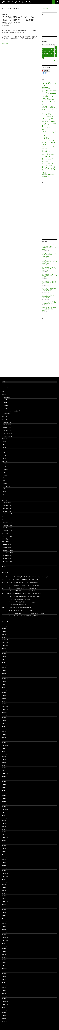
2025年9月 (5, 648)
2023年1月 (5, 737)
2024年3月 (5, 698)
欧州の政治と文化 (7, 522)
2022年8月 (5, 751)
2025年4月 (5, 662)
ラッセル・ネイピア (48, 167)
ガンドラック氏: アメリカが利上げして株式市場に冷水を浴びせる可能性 (49, 275)
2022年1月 (5, 770)
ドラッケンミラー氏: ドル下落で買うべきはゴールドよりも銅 (17, 610)
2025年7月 (5, 653)
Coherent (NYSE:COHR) (50, 90)
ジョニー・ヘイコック (48, 129)
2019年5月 (5, 857)
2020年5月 (5, 823)
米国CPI (6, 408)
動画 (3, 564)
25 (47, 56)
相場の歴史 (5, 539)
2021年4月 (5, 795)
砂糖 (4, 480)
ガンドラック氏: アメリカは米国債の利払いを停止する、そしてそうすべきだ (49, 269)
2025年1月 (5, 670)
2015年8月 (5, 979)
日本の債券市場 (7, 511)
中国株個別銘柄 (7, 547)
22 (55, 53)
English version (45, 8)
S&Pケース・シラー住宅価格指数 (12, 411)
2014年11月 (5, 1004)
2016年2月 (5, 962)
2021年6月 (5, 790)
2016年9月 (5, 943)
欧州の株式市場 (7, 427)
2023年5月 (5, 726)
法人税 (43, 176)
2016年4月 (5, 957)
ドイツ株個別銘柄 (7, 561)
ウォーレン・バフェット (48, 106)
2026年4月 (5, 628)
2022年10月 (5, 745)
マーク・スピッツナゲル (47, 165)
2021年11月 (5, 776)
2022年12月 (5, 740)
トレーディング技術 (7, 536)
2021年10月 (5, 779)
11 (47, 51)
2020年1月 (5, 834)
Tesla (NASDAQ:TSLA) (47, 96)
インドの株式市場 (7, 433)
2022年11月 (5, 742)
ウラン (54, 107)
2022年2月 (5, 768)
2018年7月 (5, 884)
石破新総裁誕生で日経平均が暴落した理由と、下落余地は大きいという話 (19, 20)
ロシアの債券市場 (7, 514)
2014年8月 (5, 1012)
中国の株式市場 (7, 424)
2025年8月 (5, 651)
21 (53, 53)
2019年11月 (5, 840)
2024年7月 (5, 687)
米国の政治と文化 (7, 525)
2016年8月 (5, 946)
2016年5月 (5, 954)
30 (42, 58)
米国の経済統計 (7, 397)
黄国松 (47, 176)
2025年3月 (5, 665)
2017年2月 (5, 929)
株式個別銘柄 (5, 541)
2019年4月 (5, 859)
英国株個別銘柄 (7, 555)
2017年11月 (5, 904)
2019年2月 (5, 865)
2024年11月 (5, 676)
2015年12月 (5, 968)
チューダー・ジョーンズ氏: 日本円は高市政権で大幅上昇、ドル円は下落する (49, 255)
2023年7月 (5, 720)
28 (53, 56)
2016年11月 (5, 937)
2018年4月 (5, 890)
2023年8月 (5, 717)
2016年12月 (5, 934)
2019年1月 (5, 868)
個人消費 (6, 405)
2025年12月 (5, 640)
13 (51, 51)
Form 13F (45, 92)
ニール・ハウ (45, 150)
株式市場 (4, 419)
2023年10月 (5, 712)
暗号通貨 (5, 483)
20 (51, 53)
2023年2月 (5, 734)
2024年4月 (5, 695)
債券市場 (4, 500)
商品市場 (4, 461)
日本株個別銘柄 (7, 544)
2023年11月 (5, 709)
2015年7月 (5, 982)
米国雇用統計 (7, 413)
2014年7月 (5, 1015)
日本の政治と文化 (7, 530)
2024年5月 (5, 692)
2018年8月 (5, 882)
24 (44, 56)
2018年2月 (5, 896)
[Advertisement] (49, 25)
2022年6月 (5, 756)
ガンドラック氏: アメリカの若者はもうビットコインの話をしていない (49, 282)
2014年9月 (5, 1010)
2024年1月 (5, 704)
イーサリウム (7, 486)
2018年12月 (5, 870)
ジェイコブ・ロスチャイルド (48, 116)
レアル (4, 455)
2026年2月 (5, 634)
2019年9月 (5, 845)
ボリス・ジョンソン (46, 159)
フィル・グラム (45, 153)
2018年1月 (5, 898)
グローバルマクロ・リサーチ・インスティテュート (18, 2)
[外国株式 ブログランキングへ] (46, 70)
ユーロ (4, 447)
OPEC (45, 95)
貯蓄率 (5, 402)
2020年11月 (5, 806)
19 (49, 53)
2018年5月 (5, 887)
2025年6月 (5, 656)
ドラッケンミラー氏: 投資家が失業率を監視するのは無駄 (49, 302)
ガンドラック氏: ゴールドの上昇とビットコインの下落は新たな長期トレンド (20, 615)
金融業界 (4, 391)
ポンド (4, 452)
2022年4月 (5, 762)
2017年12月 (5, 901)
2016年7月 (5, 948)
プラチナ (5, 475)
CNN (42, 90)
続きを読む (6, 43)
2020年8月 (5, 815)
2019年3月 (5, 862)
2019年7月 (5, 851)
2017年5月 (5, 921)
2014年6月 (5, 1018)
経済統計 (4, 394)
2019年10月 (5, 843)
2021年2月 (5, 801)
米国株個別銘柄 (7, 558)
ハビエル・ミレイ (47, 151)
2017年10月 (5, 907)
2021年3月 (5, 798)
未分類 (4, 566)
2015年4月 (5, 990)
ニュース (4, 516)
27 (51, 56)
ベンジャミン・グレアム (47, 158)
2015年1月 (5, 998)
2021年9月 (5, 781)
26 (49, 56)
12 (49, 51)
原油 (5, 472)
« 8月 (43, 60)
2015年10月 (5, 973)
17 (44, 53)
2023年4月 (5, 729)
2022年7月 (5, 754)
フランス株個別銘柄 (8, 550)
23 (42, 56)
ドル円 (4, 444)
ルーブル (5, 450)
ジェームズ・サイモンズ (47, 127)
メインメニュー (57, 2)
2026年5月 (5, 626)
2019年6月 (5, 854)
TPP (54, 96)
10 (44, 51)
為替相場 (4, 438)
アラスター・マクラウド (47, 99)
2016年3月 (5, 960)
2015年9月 (5, 976)
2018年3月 (5, 893)
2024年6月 (5, 690)
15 (55, 51)
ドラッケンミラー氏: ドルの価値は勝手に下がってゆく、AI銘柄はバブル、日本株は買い (23, 613)
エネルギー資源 (7, 463)
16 (42, 53)
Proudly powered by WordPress (8, 1028)
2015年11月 (5, 971)
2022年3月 (5, 765)
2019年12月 (5, 837)
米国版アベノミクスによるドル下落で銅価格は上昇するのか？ (17, 607)
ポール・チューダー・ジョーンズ (48, 162)
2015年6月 (5, 985)
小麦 (4, 488)
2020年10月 (5, 809)
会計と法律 (5, 533)
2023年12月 (5, 706)
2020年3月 (5, 829)
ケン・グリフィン (47, 115)
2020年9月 (5, 812)
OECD (43, 95)
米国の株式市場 (7, 422)
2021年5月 (5, 793)
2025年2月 (5, 667)
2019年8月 (5, 848)
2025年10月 (5, 645)
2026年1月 (5, 637)
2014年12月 (5, 1001)
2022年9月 (5, 748)
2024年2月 (5, 701)
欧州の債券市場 (7, 508)
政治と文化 (4, 14)
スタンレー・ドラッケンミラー (49, 139)
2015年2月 (5, 996)
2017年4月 (5, 923)
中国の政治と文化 (7, 527)
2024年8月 (5, 684)
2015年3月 (5, 993)
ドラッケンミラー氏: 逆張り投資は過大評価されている (15, 604)
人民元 (4, 441)
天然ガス (6, 469)
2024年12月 (5, 673)
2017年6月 (5, 918)
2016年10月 (5, 940)
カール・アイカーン (47, 113)
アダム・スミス (45, 98)
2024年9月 (5, 681)
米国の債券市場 (7, 502)
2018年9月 (5, 879)
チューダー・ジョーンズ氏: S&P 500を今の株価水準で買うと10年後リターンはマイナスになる (49, 247)
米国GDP (6, 399)
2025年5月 (5, 659)
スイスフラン (6, 458)
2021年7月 (5, 787)
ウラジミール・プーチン (47, 107)
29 (55, 56)
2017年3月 (5, 926)
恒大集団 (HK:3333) (48, 175)
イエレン (53, 99)
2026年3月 (5, 631)
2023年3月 (5, 731)
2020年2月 (5, 832)
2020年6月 (5, 820)
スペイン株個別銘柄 (8, 552)
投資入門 (4, 416)
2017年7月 (5, 915)
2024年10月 (5, 678)
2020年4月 (5, 826)
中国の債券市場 (7, 505)
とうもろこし (6, 491)
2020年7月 (5, 818)
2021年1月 (5, 804)
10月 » (54, 60)
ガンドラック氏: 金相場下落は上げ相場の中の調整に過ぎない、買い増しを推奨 (49, 289)
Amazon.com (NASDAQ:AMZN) (46, 88)
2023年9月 (5, 715)
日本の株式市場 (7, 430)
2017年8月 (5, 912)
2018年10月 (5, 876)
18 (47, 53)
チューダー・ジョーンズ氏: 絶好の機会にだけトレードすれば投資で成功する (49, 262)
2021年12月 (5, 773)
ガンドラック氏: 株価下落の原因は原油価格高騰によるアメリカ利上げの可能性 (49, 296)
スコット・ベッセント (49, 131)
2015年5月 (5, 987)
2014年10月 (5, 1007)
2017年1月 (5, 932)
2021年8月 (5, 784)
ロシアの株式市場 (7, 436)
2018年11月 (5, 873)
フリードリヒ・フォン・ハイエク (48, 155)
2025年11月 (5, 642)
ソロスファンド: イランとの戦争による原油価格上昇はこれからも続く (49, 309)
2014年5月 (5, 1021)
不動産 (44, 173)
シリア (53, 114)
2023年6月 (5, 723)
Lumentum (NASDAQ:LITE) (49, 94)
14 (53, 51)
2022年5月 (5, 759)
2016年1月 (5, 965)
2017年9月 (5, 909)
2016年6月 (5, 951)
